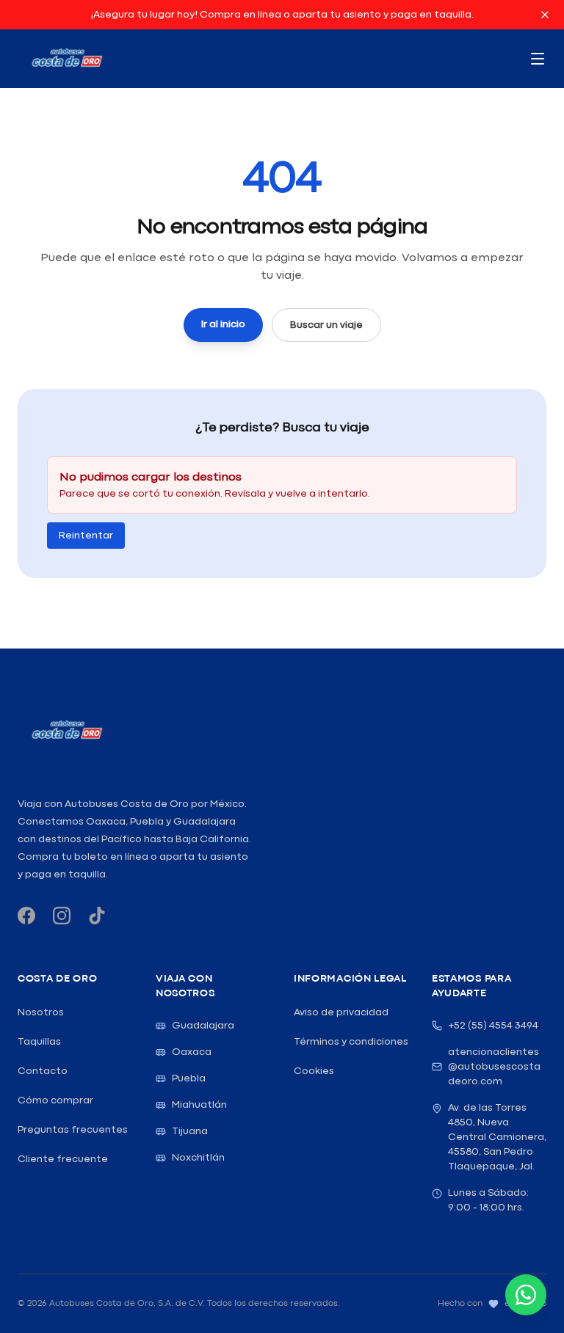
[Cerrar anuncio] (545, 14)
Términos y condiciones (351, 1041)
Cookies (314, 1071)
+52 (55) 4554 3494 (493, 1025)
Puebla (189, 1078)
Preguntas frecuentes (73, 1129)
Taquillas (39, 1041)
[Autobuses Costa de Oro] (66, 730)
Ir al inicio (223, 324)
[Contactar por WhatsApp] (525, 1294)
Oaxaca (192, 1052)
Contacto (43, 1071)
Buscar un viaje (326, 325)
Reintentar (86, 535)
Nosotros (41, 1012)
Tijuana (190, 1131)
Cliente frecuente (63, 1159)
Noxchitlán (198, 1157)
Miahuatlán (199, 1104)
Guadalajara (203, 1025)
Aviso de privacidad (341, 1012)
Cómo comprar (55, 1100)
